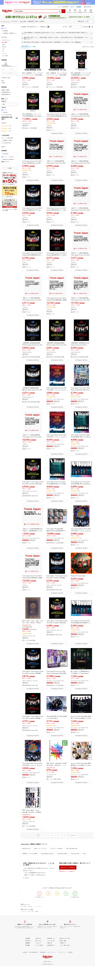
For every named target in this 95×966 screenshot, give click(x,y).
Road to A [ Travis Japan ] (78, 576)
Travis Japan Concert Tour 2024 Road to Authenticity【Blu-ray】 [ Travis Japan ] (80, 390)
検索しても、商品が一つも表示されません (35, 875)
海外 (7, 98)
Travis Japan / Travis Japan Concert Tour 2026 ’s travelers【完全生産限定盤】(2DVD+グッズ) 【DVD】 (57, 622)
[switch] (16, 118)
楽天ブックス (51, 130)
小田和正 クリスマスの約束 (29, 853)
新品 (2, 80)
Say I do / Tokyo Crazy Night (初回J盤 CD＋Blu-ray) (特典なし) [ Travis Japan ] (81, 718)
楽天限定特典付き (5, 92)
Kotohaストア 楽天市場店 (78, 87)
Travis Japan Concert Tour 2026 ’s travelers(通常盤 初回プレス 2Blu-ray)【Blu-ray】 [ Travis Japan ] (56, 210)
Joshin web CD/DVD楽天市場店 (32, 357)
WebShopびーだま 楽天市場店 (55, 542)
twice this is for (26, 848)
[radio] (2, 28)
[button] (88, 7)
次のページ (74, 835)
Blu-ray (30, 906)
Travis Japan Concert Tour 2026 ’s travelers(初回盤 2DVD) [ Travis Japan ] (32, 210)
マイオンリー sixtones (56, 848)
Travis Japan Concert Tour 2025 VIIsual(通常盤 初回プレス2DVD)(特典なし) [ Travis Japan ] (56, 483)
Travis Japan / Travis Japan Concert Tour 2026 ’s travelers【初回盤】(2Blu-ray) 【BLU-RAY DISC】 (57, 577)
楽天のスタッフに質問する (68, 867)
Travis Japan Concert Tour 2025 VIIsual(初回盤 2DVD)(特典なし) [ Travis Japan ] (80, 622)
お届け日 (3, 107)
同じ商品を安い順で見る (57, 133)
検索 (10, 73)
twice (84, 853)
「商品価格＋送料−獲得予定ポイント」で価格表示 (32, 26)
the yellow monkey (62, 853)
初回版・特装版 (5, 90)
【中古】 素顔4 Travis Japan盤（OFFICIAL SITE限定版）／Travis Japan (31, 812)
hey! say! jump (75, 853)
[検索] (63, 11)
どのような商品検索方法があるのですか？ (35, 872)
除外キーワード (5, 161)
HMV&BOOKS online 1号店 (31, 495)
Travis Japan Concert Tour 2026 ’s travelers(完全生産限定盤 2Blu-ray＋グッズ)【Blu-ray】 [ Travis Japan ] (57, 116)
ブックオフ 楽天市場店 (29, 640)
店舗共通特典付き (5, 94)
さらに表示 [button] (5, 55)
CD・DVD (23, 906)
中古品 (3, 83)
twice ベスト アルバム (40, 848)
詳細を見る (78, 42)
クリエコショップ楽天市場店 (31, 87)
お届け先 (3, 101)
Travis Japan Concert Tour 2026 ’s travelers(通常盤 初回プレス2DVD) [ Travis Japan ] (56, 255)
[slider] (1, 66)
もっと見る (26, 878)
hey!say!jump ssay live (47, 853)
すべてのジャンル (5, 21)
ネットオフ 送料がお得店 (54, 779)
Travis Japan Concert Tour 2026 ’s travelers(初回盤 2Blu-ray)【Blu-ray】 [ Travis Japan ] (32, 163)
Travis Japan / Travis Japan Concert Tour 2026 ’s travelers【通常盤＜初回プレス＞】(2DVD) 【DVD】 (32, 718)
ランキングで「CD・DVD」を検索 (29, 911)
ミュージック (37, 906)
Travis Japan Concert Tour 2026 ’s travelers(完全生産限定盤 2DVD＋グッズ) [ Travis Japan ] (32, 255)
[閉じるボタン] (91, 33)
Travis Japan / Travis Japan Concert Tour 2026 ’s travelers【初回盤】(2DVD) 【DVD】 (32, 673)
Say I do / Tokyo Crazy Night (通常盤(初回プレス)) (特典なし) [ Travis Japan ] (81, 765)
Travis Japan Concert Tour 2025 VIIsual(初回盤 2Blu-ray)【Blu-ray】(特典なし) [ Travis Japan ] (81, 483)
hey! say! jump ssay (71, 848)
